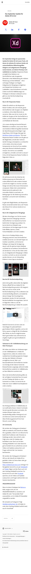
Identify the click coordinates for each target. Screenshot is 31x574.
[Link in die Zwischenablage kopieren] (25, 30)
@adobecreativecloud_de (10, 504)
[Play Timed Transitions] (15, 269)
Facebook (20, 473)
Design (9, 10)
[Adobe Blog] (6, 2)
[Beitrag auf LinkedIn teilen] (12, 30)
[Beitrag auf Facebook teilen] (19, 30)
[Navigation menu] (2, 2)
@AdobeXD (24, 467)
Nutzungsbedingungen (20, 536)
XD (12, 518)
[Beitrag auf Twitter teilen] (6, 30)
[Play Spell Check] (15, 315)
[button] (15, 528)
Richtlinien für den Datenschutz (9, 536)
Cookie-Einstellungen (7, 538)
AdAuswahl (6, 547)
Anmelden (27, 2)
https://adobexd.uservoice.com (11, 465)
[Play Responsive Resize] (15, 167)
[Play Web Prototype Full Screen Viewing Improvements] (15, 396)
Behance (23, 487)
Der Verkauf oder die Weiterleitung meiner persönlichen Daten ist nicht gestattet (15, 541)
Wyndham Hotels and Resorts (11, 135)
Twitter (7, 469)
